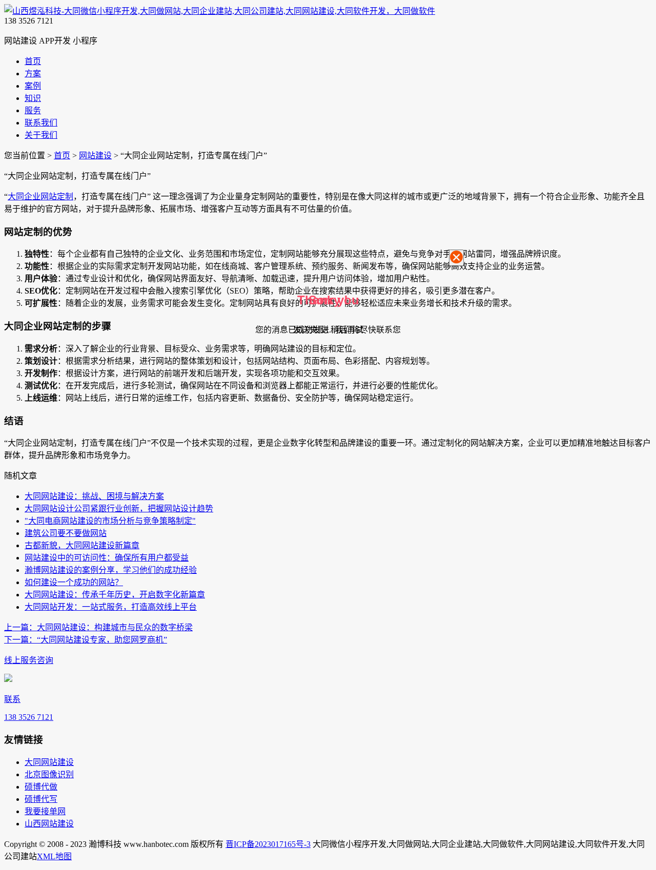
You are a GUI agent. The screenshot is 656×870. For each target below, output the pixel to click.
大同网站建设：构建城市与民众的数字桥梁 (98, 627)
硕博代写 (41, 799)
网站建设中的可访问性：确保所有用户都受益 (107, 557)
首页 (62, 155)
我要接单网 (45, 811)
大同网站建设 (49, 762)
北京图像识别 (49, 774)
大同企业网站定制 (40, 196)
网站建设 (95, 155)
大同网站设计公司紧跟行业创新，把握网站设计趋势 (119, 508)
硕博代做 (41, 786)
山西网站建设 (49, 823)
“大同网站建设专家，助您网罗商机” (85, 639)
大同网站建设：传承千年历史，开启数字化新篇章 (115, 594)
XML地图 (54, 856)
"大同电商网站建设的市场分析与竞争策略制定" (110, 520)
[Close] (456, 258)
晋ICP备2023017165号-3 (268, 844)
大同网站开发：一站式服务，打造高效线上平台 (111, 607)
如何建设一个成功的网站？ (74, 582)
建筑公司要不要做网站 (66, 533)
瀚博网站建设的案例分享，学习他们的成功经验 (111, 570)
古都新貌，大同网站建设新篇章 (82, 545)
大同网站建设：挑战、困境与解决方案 (94, 496)
